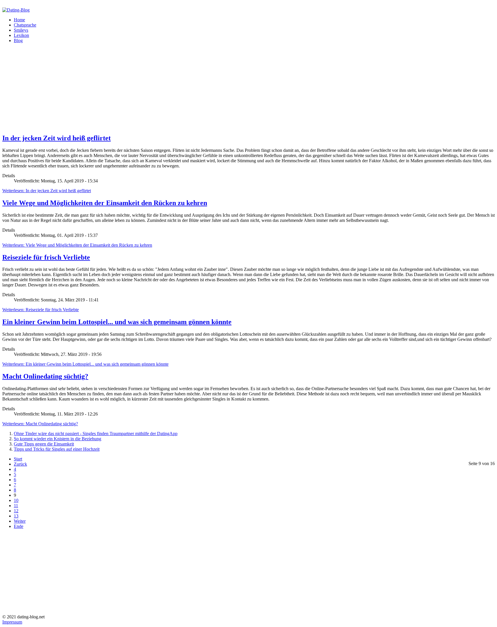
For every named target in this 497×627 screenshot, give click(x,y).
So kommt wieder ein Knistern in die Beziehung (57, 438)
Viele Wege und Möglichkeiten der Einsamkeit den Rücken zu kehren (104, 203)
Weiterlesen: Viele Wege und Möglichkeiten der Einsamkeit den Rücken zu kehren (77, 245)
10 (16, 500)
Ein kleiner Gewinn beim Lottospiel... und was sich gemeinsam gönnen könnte (117, 322)
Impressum (12, 622)
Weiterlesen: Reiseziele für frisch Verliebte (40, 309)
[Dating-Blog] (16, 9)
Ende (18, 526)
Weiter (20, 521)
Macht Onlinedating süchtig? (45, 376)
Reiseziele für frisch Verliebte (46, 257)
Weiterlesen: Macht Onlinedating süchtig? (40, 423)
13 (16, 515)
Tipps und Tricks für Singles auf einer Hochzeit (57, 449)
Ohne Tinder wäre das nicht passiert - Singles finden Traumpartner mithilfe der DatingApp (95, 433)
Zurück (20, 464)
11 (16, 505)
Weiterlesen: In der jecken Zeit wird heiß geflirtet (46, 190)
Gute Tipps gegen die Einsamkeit (44, 443)
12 (16, 510)
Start (18, 458)
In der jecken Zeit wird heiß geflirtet (56, 138)
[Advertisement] (174, 88)
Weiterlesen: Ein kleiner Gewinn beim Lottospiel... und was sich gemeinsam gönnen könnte (85, 364)
